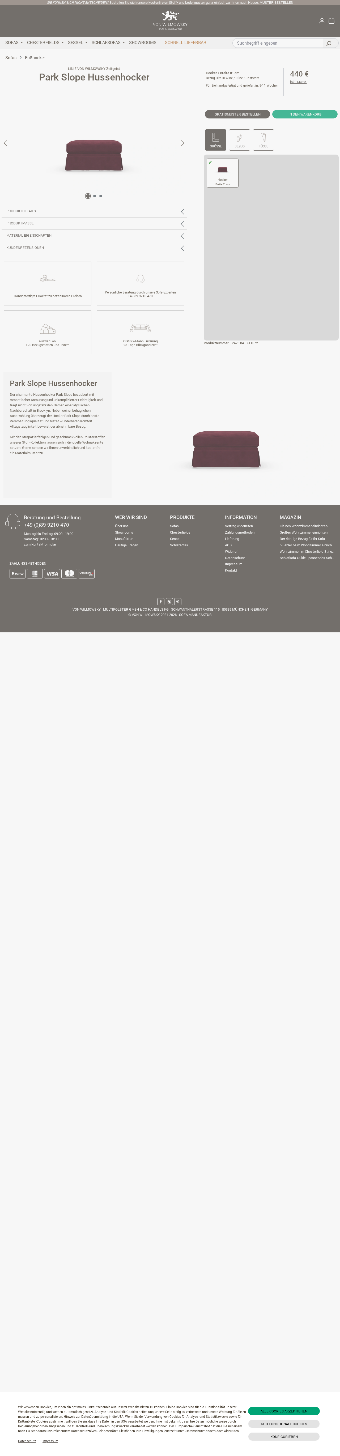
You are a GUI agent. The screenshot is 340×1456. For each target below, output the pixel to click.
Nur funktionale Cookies (284, 1423)
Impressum (50, 1441)
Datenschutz (27, 1441)
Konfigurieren (284, 1436)
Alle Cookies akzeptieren (284, 1411)
